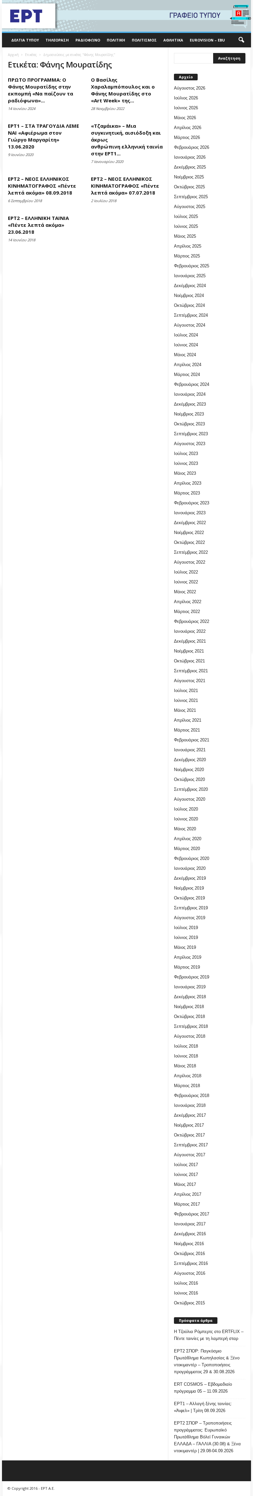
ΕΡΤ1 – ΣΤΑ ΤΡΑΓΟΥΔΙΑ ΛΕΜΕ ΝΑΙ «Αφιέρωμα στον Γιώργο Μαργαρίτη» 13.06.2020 (43, 136)
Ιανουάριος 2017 (190, 1223)
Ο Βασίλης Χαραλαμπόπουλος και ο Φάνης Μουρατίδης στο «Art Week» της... (123, 90)
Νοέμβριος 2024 (189, 295)
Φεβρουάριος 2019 (191, 977)
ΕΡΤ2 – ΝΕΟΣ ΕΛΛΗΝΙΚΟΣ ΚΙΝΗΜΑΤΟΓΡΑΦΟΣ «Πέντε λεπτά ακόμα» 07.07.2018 (125, 185)
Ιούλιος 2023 (186, 453)
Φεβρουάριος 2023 (191, 502)
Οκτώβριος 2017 (189, 1135)
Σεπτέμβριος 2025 (191, 196)
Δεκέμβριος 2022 (190, 522)
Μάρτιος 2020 (187, 848)
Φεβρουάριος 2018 (191, 1095)
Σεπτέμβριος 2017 (191, 1144)
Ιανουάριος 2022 (190, 631)
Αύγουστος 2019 (189, 917)
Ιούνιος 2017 (186, 1174)
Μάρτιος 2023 (187, 493)
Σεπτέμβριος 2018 (191, 1026)
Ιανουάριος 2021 (190, 749)
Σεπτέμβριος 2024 (191, 315)
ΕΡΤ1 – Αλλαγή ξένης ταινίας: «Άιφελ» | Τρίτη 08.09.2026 (203, 1407)
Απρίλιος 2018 (187, 1075)
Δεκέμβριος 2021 (190, 641)
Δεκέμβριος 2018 (190, 996)
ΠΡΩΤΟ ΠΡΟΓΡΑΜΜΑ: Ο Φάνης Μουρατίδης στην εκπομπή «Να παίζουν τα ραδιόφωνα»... (40, 90)
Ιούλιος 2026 (186, 97)
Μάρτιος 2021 (187, 730)
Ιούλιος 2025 (186, 216)
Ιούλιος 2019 (186, 927)
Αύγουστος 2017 (189, 1154)
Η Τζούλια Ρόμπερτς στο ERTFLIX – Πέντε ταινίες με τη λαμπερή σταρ (208, 1335)
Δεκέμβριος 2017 (190, 1115)
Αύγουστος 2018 (189, 1036)
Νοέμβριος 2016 (189, 1243)
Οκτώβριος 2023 (189, 423)
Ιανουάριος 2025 (190, 275)
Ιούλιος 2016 (186, 1283)
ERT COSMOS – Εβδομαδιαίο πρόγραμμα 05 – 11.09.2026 (203, 1388)
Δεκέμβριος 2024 (190, 285)
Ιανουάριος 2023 (190, 512)
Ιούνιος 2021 (186, 700)
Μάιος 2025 (185, 236)
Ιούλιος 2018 (186, 1046)
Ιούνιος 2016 (186, 1293)
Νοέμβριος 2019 (189, 888)
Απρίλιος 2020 (187, 838)
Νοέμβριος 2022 (189, 532)
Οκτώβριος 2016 (189, 1253)
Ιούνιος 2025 (186, 226)
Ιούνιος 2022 (186, 581)
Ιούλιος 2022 (186, 572)
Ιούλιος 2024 (186, 335)
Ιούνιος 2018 (186, 1056)
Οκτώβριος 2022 (189, 542)
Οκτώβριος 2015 (189, 1302)
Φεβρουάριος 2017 (191, 1214)
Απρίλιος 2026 (187, 127)
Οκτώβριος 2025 (189, 186)
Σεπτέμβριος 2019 (191, 907)
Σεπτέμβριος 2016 (191, 1263)
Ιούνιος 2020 (186, 818)
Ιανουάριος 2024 (190, 394)
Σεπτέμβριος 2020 (191, 789)
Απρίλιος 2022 (187, 601)
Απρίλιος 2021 (187, 720)
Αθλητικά (173, 40)
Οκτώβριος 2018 (189, 1016)
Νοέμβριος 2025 (189, 176)
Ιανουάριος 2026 (190, 157)
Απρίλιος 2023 (187, 483)
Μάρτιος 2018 (187, 1085)
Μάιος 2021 (185, 710)
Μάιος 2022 (185, 591)
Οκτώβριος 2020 (189, 779)
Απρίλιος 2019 (187, 957)
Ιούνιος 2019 (186, 937)
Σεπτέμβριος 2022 (191, 552)
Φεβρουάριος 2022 (191, 621)
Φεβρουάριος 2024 (191, 384)
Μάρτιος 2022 (187, 611)
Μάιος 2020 (185, 828)
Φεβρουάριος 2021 (191, 739)
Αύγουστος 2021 (189, 680)
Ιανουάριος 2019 (190, 986)
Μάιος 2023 (185, 473)
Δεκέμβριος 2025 (190, 167)
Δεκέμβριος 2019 (190, 878)
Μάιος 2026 (185, 117)
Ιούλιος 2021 (186, 690)
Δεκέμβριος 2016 (190, 1233)
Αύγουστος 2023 (189, 443)
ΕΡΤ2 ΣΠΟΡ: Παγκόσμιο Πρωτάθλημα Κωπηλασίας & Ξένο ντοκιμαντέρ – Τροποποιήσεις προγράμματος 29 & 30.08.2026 (206, 1361)
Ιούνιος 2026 (186, 107)
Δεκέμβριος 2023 (190, 404)
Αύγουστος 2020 (189, 799)
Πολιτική (116, 40)
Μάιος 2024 (185, 354)
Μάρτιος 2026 (187, 137)
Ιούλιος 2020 (186, 809)
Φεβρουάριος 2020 (191, 858)
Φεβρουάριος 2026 (191, 147)
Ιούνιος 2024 (186, 344)
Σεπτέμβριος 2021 (191, 670)
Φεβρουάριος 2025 (191, 265)
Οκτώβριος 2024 (189, 305)
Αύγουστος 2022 (189, 562)
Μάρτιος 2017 (187, 1204)
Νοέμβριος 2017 (189, 1125)
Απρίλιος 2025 (187, 246)
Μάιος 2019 (185, 947)
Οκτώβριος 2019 (189, 897)
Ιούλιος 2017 (186, 1164)
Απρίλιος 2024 (187, 364)
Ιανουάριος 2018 (190, 1105)
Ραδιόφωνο (87, 40)
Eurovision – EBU (207, 40)
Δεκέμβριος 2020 (190, 759)
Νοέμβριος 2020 (189, 769)
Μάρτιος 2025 (187, 256)
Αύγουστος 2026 (189, 88)
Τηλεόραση (57, 40)
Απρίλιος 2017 (187, 1194)
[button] (241, 40)
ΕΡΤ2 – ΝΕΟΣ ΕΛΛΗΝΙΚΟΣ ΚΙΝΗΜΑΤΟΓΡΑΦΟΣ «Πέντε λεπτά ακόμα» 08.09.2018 (42, 185)
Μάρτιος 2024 (187, 374)
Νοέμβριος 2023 (189, 414)
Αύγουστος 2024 (189, 325)
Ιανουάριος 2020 (190, 868)
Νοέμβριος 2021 (189, 651)
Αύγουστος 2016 (189, 1273)
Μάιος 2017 (185, 1184)
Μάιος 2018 (185, 1065)
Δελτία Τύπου (25, 40)
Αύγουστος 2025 (189, 206)
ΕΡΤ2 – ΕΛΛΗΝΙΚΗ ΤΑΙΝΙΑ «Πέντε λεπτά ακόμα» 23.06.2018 (38, 225)
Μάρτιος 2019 (187, 967)
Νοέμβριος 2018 (189, 1006)
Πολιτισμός (144, 40)
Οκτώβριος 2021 (189, 660)
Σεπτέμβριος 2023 (191, 433)
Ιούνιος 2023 (186, 463)
